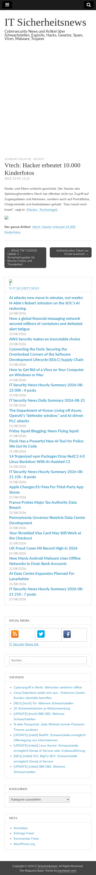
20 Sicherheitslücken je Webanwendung (42, 708)
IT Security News (26, 288)
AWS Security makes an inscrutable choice (44, 339)
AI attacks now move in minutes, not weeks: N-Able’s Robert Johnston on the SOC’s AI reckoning (46, 303)
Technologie (47, 209)
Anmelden (21, 828)
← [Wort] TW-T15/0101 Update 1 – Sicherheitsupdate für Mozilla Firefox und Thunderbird (22, 257)
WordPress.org (24, 844)
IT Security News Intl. (24, 644)
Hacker (33, 209)
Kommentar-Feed (26, 838)
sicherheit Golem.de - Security (24, 159)
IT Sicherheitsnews (45, 22)
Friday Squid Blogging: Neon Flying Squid (44, 431)
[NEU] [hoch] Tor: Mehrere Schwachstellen (43, 703)
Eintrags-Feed (24, 833)
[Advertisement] (48, 105)
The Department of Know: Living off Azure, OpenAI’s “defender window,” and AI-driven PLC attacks (46, 416)
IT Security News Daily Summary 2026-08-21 (47, 400)
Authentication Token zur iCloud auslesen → (72, 252)
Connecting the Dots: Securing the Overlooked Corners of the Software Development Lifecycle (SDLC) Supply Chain (46, 354)
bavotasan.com (67, 870)
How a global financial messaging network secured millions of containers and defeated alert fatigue (45, 324)
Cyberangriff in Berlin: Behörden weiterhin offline (48, 687)
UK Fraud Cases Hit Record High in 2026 (43, 548)
